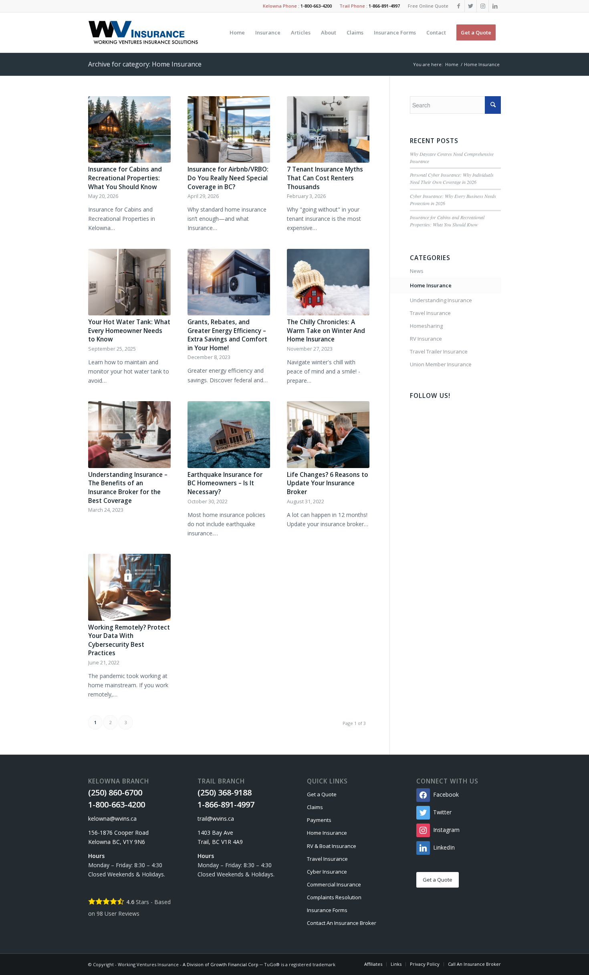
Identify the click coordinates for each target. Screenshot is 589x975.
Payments (319, 820)
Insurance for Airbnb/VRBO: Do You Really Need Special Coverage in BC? (228, 178)
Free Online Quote (428, 6)
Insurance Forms (327, 910)
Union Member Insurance (441, 364)
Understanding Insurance (441, 300)
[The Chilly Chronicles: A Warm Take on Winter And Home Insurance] (328, 282)
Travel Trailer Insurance (439, 351)
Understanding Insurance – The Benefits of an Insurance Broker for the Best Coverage (127, 487)
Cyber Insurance (327, 871)
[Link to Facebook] (458, 6)
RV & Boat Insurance (331, 846)
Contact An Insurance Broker (341, 923)
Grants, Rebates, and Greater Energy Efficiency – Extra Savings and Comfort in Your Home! (227, 335)
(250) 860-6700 (115, 792)
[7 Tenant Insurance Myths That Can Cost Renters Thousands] (328, 129)
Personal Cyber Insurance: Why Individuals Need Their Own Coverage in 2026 (452, 178)
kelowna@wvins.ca (112, 818)
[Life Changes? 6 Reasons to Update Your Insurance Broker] (328, 434)
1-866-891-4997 (384, 6)
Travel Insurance (430, 313)
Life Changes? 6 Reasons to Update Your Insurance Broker (327, 483)
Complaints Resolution (334, 897)
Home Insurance (431, 285)
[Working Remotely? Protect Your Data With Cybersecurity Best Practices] (129, 587)
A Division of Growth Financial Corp (220, 964)
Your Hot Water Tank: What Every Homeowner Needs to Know (129, 330)
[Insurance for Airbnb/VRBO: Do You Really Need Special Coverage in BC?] (229, 129)
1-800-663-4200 (316, 6)
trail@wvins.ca (216, 818)
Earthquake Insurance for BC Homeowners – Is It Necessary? (225, 483)
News (417, 271)
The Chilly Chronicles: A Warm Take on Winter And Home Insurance (326, 330)
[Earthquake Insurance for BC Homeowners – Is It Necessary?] (229, 434)
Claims (315, 807)
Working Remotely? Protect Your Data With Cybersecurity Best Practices (129, 640)
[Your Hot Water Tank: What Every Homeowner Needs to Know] (129, 282)
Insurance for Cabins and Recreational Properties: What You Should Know (125, 178)
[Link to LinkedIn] (495, 6)
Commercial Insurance (334, 884)
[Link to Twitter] (470, 6)
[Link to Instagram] (482, 6)
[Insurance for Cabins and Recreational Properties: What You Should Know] (129, 129)
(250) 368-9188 (225, 792)
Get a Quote (322, 794)
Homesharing (426, 325)
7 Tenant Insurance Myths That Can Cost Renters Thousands (325, 178)
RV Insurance (426, 338)
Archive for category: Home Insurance (145, 64)
